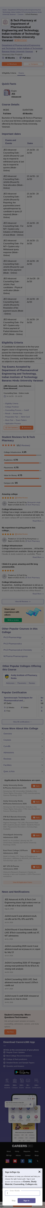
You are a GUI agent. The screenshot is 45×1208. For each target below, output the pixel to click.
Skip (14, 1201)
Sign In (27, 1201)
